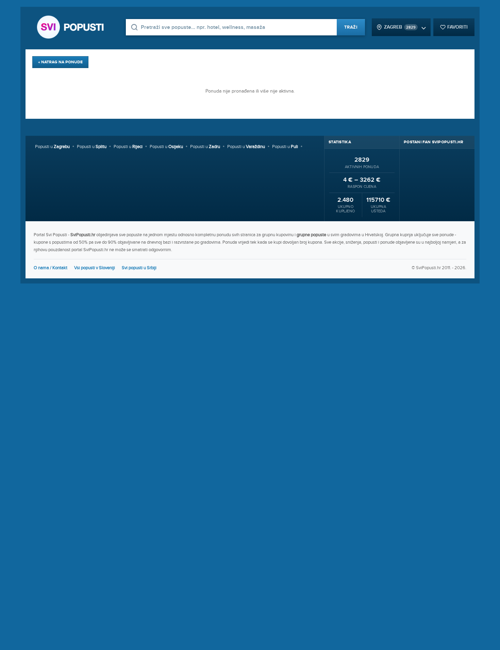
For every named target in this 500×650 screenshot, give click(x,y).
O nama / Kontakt (50, 267)
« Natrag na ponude (60, 62)
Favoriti (457, 27)
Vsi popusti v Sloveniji (94, 267)
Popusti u (52, 146)
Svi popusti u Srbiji (139, 267)
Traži (351, 27)
